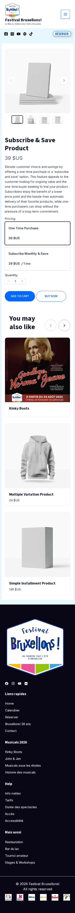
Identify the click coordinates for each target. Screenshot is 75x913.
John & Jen (13, 759)
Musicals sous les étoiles (23, 765)
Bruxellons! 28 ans (18, 724)
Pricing (10, 219)
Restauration (14, 842)
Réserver (11, 717)
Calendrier (12, 710)
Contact (10, 731)
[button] (62, 33)
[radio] (37, 233)
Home (9, 703)
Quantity (11, 275)
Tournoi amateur (16, 856)
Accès (9, 814)
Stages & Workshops (20, 862)
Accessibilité (14, 821)
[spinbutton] (15, 281)
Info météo (13, 793)
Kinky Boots (13, 752)
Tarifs (9, 800)
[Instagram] (12, 34)
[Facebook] (6, 34)
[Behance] (25, 34)
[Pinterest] (26, 683)
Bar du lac (12, 849)
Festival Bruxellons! (23, 20)
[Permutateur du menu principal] (65, 14)
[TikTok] (31, 34)
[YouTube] (18, 34)
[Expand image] (64, 53)
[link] (64, 325)
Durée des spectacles (21, 807)
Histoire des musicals (20, 772)
